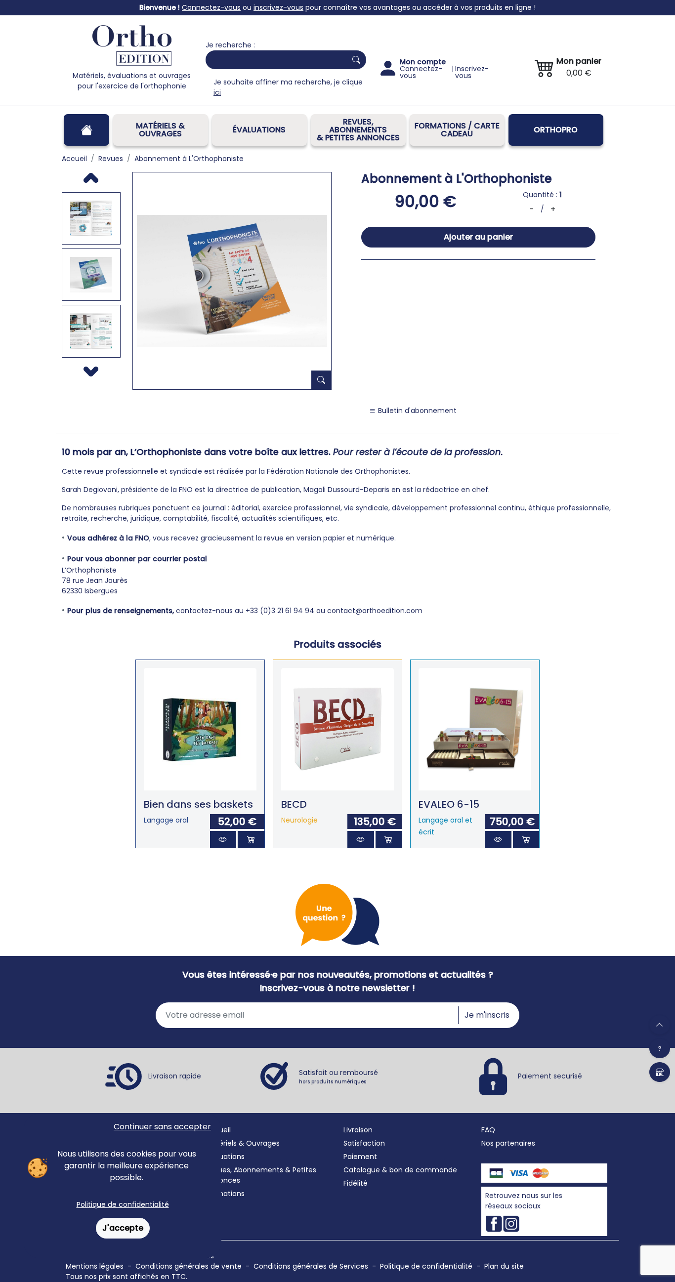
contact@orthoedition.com (374, 611)
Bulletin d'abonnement (416, 410)
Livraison (358, 1130)
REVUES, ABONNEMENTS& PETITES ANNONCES (358, 129)
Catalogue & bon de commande (400, 1170)
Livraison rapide (174, 1075)
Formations (225, 1194)
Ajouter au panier (478, 237)
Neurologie (299, 820)
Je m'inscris (486, 1015)
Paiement (360, 1156)
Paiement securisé (550, 1075)
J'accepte (122, 1228)
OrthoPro (556, 129)
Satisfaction (364, 1143)
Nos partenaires (508, 1143)
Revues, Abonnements (244, 1170)
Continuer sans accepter (162, 1126)
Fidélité (355, 1183)
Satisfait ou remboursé (338, 1076)
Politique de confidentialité (123, 1204)
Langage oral (166, 820)
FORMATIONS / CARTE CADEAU (457, 129)
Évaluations (259, 129)
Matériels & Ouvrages (160, 129)
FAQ (488, 1130)
